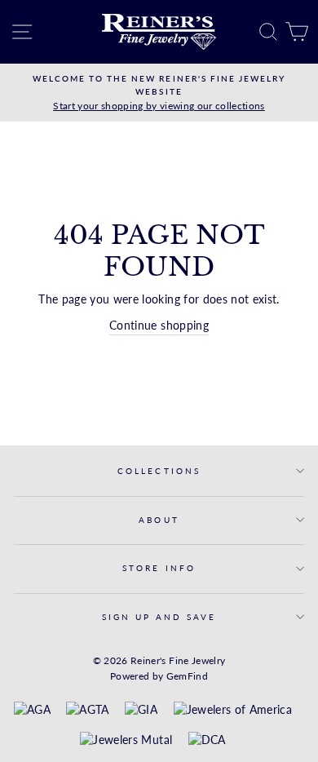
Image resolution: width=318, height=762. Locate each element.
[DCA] (207, 741)
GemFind (187, 676)
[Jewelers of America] (233, 711)
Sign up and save (159, 617)
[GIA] (141, 711)
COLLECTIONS (159, 471)
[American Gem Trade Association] (87, 711)
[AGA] (32, 711)
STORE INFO (159, 568)
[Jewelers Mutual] (126, 741)
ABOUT (159, 520)
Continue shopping (159, 325)
